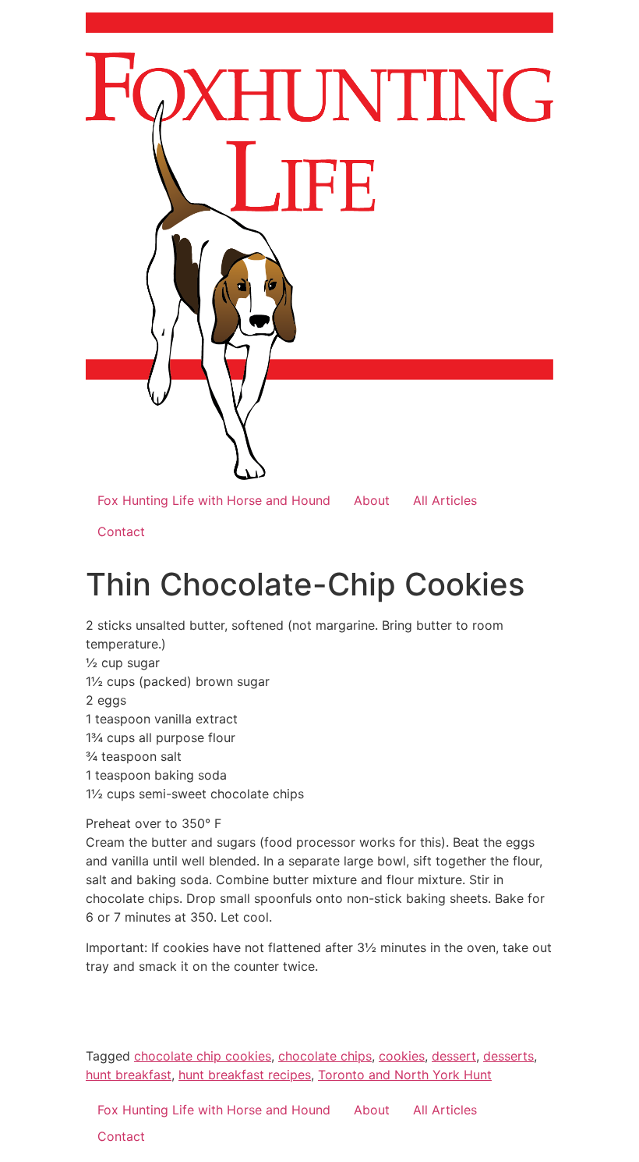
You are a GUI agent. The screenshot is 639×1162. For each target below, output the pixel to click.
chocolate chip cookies (202, 1056)
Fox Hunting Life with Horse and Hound (213, 500)
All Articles (445, 500)
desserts (508, 1056)
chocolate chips (325, 1056)
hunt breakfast (128, 1074)
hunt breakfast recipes (244, 1074)
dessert (454, 1056)
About (372, 500)
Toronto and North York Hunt (405, 1074)
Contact (121, 531)
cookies (402, 1056)
